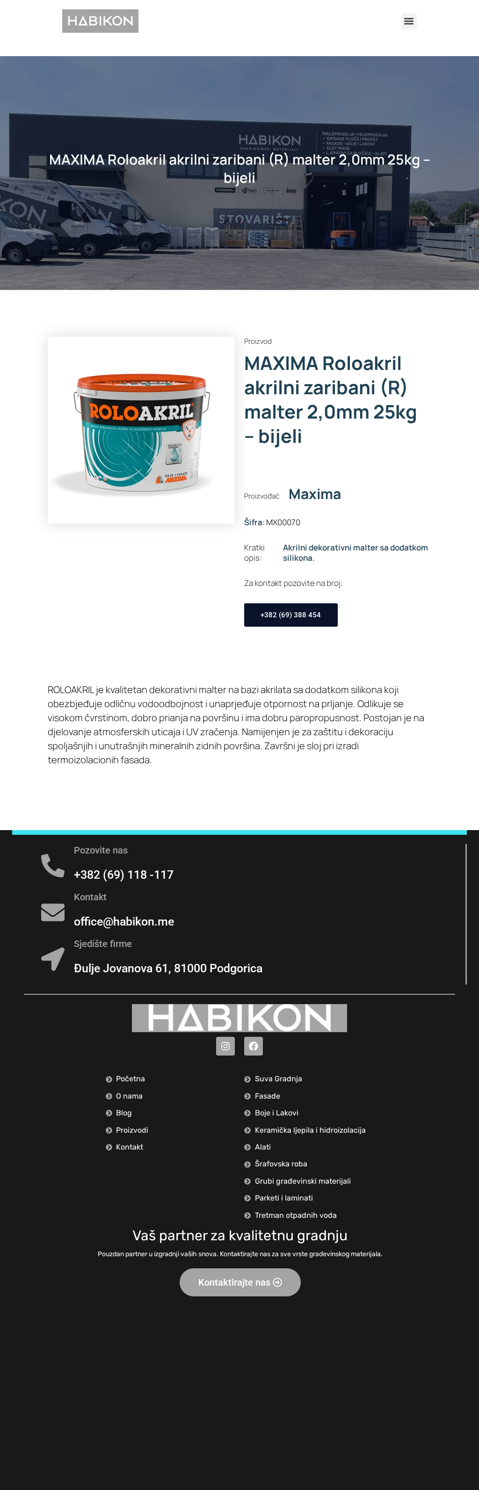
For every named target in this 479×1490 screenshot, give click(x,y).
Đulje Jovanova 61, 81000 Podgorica (168, 968)
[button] (409, 21)
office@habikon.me (124, 921)
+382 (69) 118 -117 (124, 875)
